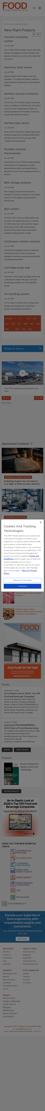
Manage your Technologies (22, 580)
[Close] (40, 522)
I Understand (22, 586)
